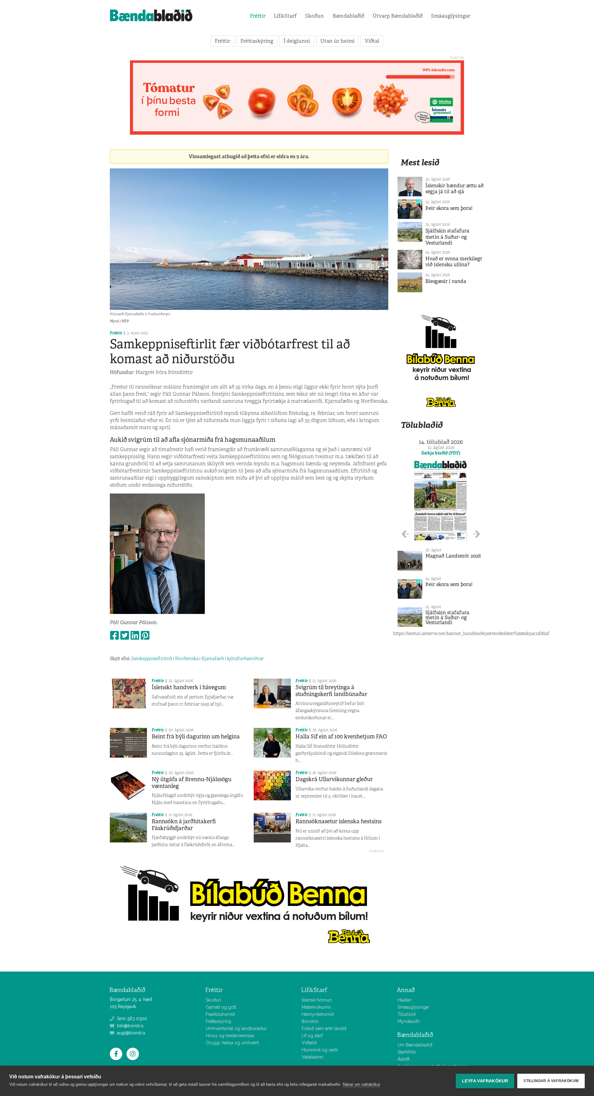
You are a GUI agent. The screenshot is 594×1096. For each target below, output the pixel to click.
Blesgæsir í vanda (445, 281)
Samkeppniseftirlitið (151, 658)
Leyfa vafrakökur (485, 1081)
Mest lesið (420, 162)
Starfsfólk (407, 1052)
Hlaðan (404, 1000)
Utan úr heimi (337, 40)
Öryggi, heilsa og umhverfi (232, 1042)
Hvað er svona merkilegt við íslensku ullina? (453, 261)
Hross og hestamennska (230, 1035)
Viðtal (372, 40)
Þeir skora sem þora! (448, 208)
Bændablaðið (348, 15)
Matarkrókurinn (316, 1007)
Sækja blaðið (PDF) (440, 453)
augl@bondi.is (130, 1032)
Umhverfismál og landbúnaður (236, 1028)
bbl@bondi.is (130, 1025)
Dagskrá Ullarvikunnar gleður (334, 779)
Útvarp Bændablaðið (397, 15)
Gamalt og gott (221, 1007)
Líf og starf (312, 1035)
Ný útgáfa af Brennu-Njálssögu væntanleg (191, 783)
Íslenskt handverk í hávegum (189, 687)
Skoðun (314, 15)
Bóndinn (310, 1021)
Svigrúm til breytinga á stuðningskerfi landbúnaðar (331, 691)
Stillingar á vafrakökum (551, 1081)
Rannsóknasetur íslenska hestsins (338, 821)
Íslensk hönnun (317, 1000)
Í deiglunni (296, 40)
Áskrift (404, 1059)
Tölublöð (407, 1014)
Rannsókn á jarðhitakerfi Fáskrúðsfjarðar (184, 825)
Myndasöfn (409, 1021)
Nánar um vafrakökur (361, 1084)
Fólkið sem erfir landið (324, 1028)
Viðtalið (309, 1042)
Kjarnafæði (212, 658)
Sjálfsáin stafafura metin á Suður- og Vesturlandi (447, 237)
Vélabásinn (312, 1057)
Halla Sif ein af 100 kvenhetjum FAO (341, 736)
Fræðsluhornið (220, 1014)
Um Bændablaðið (415, 1044)
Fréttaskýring (256, 40)
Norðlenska (186, 658)
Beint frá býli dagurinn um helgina (196, 736)
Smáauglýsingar (450, 15)
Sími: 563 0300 (131, 1018)
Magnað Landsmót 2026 (453, 556)
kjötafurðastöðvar (245, 658)
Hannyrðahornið (318, 1014)
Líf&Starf (285, 15)
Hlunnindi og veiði (320, 1049)
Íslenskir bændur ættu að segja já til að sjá (454, 188)
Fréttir (257, 15)
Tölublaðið (422, 425)
